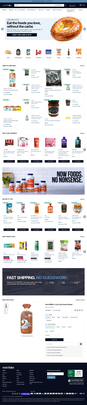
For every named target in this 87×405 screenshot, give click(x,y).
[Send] (81, 344)
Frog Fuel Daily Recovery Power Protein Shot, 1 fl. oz (77, 153)
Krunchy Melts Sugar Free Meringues (76, 218)
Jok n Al (46, 118)
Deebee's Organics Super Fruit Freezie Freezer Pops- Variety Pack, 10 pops (63, 256)
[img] (6, 306)
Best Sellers (19, 374)
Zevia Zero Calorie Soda (9, 254)
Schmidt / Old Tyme (8, 88)
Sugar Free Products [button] (57, 9)
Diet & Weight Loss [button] (32, 9)
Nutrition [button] (48, 9)
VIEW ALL (82, 65)
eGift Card (4, 384)
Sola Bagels (47, 217)
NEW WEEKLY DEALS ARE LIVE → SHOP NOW (42, 1)
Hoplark (32, 253)
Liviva (5, 215)
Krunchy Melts (75, 215)
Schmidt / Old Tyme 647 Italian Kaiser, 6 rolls (36, 118)
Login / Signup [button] (72, 4)
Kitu (18, 215)
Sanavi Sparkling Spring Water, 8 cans (36, 102)
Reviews (4, 378)
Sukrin (73, 100)
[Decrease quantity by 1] (51, 335)
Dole (46, 149)
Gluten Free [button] (40, 9)
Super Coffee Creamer (22, 217)
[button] (82, 5)
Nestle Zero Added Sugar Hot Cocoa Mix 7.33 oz (64, 219)
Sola (46, 215)
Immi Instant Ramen (21, 254)
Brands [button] (4, 9)
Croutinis (47, 253)
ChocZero (6, 149)
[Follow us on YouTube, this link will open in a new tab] (19, 393)
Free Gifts (4, 386)
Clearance (81, 9)
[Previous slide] (2, 29)
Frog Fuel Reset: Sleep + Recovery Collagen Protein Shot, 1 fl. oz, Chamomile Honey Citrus (63, 153)
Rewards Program (20, 384)
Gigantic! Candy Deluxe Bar (77, 255)
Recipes (4, 376)
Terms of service (11, 396)
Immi (18, 253)
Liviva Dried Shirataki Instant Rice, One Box (8, 218)
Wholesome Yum (20, 149)
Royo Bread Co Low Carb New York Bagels (36, 218)
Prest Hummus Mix (35, 149)
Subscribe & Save (20, 382)
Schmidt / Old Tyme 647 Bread (11, 90)
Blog (3, 374)
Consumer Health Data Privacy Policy (36, 383)
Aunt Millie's (48, 310)
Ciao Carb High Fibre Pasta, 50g (35, 72)
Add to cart (9, 161)
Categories (11, 9)
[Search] (65, 5)
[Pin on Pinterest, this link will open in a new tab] (77, 310)
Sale (18, 380)
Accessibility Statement (18, 396)
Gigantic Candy (75, 253)
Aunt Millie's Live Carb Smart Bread (58, 304)
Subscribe (51, 377)
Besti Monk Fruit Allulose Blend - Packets (22, 152)
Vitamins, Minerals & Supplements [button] (70, 10)
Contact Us (31, 376)
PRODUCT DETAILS (80, 300)
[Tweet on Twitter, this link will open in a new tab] (80, 310)
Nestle (59, 215)
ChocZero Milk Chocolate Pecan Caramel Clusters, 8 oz (9, 153)
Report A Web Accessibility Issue (77, 383)
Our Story (4, 372)
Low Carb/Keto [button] (21, 9)
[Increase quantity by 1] (58, 335)
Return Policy (32, 378)
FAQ (3, 380)
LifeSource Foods (48, 88)
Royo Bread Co (34, 215)
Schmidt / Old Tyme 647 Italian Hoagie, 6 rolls (77, 87)
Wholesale (31, 380)
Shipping (31, 372)
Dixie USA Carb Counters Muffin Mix (76, 72)
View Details (36, 161)
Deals (18, 378)
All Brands (19, 372)
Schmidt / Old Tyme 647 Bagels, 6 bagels (36, 87)
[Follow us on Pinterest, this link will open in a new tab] (17, 393)
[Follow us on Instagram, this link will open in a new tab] (15, 393)
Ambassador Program (7, 382)
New (16, 9)
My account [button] (72, 5)
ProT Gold (60, 149)
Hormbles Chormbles (76, 115)
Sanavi (32, 100)
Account (31, 374)
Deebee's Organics (62, 253)
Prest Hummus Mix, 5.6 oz (36, 152)
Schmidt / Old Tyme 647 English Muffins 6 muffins (11, 121)
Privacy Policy (4, 396)
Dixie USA (74, 69)
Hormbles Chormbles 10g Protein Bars (77, 118)
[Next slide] (84, 29)
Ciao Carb (33, 69)
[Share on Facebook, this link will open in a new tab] (75, 310)
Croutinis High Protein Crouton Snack (49, 255)
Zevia (5, 253)
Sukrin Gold (75, 102)
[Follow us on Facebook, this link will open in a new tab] (13, 393)
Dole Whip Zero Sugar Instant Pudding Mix (49, 152)
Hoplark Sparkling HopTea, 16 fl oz (35, 255)
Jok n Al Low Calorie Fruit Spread (52, 120)
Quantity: (47, 335)
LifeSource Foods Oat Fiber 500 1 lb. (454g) (53, 91)
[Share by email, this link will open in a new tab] (82, 310)
